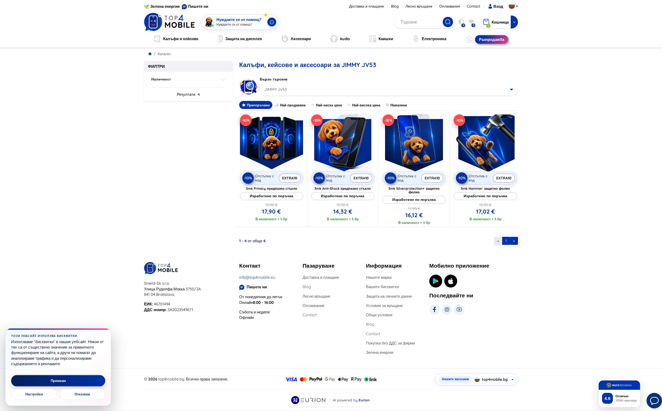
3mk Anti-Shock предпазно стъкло (342, 188)
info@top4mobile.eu (257, 277)
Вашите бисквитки (382, 286)
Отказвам (82, 394)
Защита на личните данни (389, 296)
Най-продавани (293, 105)
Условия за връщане (384, 305)
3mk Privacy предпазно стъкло (271, 188)
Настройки (34, 394)
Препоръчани (258, 105)
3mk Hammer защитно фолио (485, 188)
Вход (498, 6)
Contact (473, 6)
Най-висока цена (366, 105)
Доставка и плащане (366, 6)
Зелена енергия (165, 6)
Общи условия (379, 314)
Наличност (161, 79)
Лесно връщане (418, 6)
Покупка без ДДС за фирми (390, 343)
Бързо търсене (274, 79)
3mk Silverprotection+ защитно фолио (414, 190)
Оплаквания (449, 6)
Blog (395, 6)
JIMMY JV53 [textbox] (276, 89)
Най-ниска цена (329, 105)
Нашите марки (379, 277)
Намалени (398, 105)
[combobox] (389, 89)
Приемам (58, 381)
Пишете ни (198, 6)
